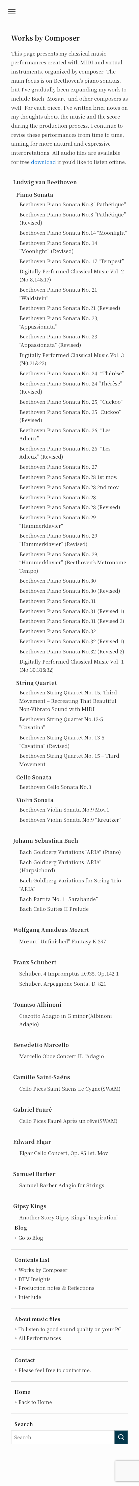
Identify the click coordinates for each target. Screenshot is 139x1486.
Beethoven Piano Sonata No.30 (57, 580)
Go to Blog (31, 1237)
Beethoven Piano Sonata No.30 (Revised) (69, 590)
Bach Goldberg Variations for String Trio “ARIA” (70, 884)
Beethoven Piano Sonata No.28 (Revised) (69, 506)
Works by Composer (43, 1270)
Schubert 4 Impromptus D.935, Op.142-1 (69, 973)
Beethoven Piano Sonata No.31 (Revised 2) (71, 620)
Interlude (30, 1297)
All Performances (40, 1338)
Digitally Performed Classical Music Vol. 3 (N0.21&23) (71, 359)
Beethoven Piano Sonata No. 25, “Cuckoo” (70, 401)
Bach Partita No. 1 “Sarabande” (58, 898)
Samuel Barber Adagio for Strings (61, 1185)
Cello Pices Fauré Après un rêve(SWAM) (68, 1120)
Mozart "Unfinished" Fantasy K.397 (62, 941)
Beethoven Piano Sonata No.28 (57, 497)
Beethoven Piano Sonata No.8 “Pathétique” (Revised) (72, 218)
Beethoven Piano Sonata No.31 (57, 600)
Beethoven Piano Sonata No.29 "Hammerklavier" (57, 521)
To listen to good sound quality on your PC (70, 1329)
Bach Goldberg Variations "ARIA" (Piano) (70, 851)
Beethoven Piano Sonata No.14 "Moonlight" (73, 232)
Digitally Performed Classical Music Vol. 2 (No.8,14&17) (71, 275)
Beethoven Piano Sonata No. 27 (58, 466)
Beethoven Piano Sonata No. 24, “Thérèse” (71, 373)
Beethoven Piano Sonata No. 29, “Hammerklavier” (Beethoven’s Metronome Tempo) (72, 562)
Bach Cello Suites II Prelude (54, 908)
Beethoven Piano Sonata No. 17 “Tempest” (71, 261)
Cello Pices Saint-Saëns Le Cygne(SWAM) (69, 1088)
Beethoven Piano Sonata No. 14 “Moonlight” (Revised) (58, 246)
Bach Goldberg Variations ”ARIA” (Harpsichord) (60, 866)
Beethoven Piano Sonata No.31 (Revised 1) (71, 610)
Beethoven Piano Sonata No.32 (57, 630)
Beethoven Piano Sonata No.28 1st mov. (68, 476)
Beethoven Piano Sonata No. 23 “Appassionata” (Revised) (58, 340)
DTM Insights (35, 1279)
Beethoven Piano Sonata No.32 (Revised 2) (71, 651)
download (43, 161)
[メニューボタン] (12, 12)
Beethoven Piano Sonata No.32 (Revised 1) (71, 641)
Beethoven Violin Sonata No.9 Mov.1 (64, 809)
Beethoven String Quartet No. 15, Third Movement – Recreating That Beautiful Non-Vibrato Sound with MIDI (68, 700)
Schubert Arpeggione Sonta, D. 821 (62, 983)
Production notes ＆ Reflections (56, 1287)
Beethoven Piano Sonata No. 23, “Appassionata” (59, 322)
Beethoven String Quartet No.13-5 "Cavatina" (61, 723)
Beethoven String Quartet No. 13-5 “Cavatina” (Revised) (61, 741)
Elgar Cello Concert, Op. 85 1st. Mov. (64, 1152)
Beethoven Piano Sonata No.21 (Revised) (69, 307)
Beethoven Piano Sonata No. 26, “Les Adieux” (65, 434)
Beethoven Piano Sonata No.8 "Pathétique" (72, 204)
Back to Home (35, 1402)
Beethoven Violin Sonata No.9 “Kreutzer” (70, 819)
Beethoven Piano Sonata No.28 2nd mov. (69, 486)
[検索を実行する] (121, 1437)
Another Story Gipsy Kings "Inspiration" (68, 1217)
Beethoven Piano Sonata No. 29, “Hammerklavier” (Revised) (59, 539)
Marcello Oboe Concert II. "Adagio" (62, 1056)
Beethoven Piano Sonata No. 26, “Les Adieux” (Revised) (65, 452)
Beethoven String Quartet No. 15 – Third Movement (69, 759)
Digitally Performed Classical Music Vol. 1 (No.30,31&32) (71, 665)
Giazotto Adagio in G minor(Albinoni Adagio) (65, 1019)
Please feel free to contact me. (55, 1370)
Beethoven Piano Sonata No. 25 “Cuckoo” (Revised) (70, 415)
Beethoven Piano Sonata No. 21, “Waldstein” (59, 293)
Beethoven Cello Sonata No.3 (55, 786)
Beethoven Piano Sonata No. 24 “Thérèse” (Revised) (70, 387)
